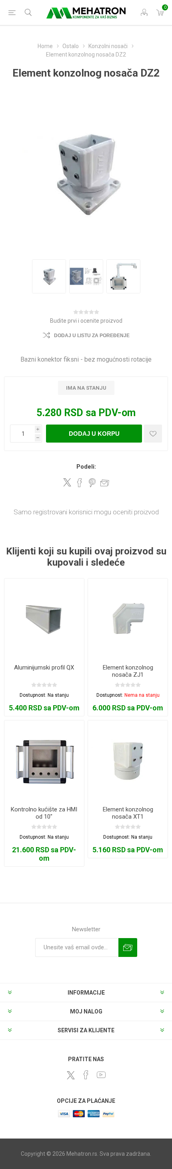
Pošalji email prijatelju (104, 482)
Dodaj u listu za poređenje (92, 335)
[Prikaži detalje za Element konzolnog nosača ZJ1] (128, 618)
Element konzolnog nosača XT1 (128, 813)
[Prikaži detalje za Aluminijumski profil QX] (44, 618)
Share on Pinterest (92, 482)
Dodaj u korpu (94, 433)
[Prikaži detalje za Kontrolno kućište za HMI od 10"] (44, 760)
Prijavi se (127, 947)
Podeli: (86, 466)
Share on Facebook (79, 482)
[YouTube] (101, 1074)
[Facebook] (86, 1074)
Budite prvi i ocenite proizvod (86, 321)
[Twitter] (70, 1075)
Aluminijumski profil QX (44, 667)
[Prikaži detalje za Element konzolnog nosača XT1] (128, 760)
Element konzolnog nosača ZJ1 (128, 671)
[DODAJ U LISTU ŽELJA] (153, 434)
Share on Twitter (67, 482)
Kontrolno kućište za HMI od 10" (44, 813)
